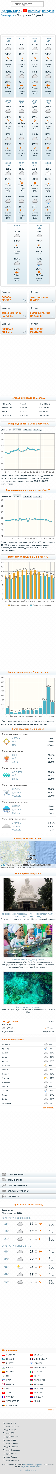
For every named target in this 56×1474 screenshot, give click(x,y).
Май (14, 745)
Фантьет (6, 1082)
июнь (24, 408)
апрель (7, 415)
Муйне (5, 1070)
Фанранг (6, 1078)
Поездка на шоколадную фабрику (28, 959)
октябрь (44, 408)
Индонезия (40, 1367)
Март (14, 741)
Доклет (5, 1061)
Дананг (5, 1057)
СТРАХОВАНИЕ (15, 1180)
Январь (16, 789)
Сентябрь (17, 772)
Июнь (15, 755)
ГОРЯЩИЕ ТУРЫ (16, 1174)
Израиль (38, 1363)
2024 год (37, 430)
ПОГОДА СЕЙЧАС (10, 1022)
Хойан (5, 1099)
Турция (38, 1393)
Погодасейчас (6, 298)
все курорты (49, 1108)
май (24, 404)
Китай (37, 1376)
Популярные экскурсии (28, 873)
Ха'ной (5, 1091)
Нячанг (5, 1074)
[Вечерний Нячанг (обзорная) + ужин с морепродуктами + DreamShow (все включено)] (28, 911)
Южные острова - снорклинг (28, 1007)
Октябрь (16, 806)
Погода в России (9, 1454)
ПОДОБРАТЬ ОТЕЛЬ (17, 1185)
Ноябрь (16, 813)
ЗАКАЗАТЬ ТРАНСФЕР (18, 1191)
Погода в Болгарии (10, 1437)
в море (39, 298)
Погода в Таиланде (10, 1426)
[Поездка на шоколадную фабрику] (28, 957)
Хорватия (39, 1397)
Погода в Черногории (11, 1450)
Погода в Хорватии (10, 1447)
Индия (9, 1367)
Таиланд (38, 1389)
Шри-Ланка (11, 1405)
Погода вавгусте (7, 330)
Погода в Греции (9, 1440)
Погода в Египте (9, 1423)
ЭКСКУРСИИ (13, 1196)
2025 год (27, 430)
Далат (5, 1053)
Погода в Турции (9, 1430)
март (5, 411)
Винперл (6, 1044)
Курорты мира (10, 11)
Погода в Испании (10, 1443)
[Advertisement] (28, 33)
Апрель (16, 738)
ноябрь (44, 411)
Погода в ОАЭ (8, 1433)
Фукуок (5, 1086)
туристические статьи (31, 1467)
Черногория (12, 1401)
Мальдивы (39, 1380)
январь (7, 404)
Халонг (5, 1095)
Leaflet (3, 865)
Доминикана (40, 1359)
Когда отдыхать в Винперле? (28, 729)
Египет (9, 1363)
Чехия (37, 1401)
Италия (38, 1372)
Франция (10, 1397)
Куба (8, 1380)
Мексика (38, 1384)
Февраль (16, 796)
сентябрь (45, 404)
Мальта (10, 1384)
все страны (50, 1410)
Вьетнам (34, 11)
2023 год (37, 496)
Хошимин (6, 1103)
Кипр (8, 1376)
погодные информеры (33, 1464)
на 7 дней (11, 314)
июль (24, 411)
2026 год (17, 430)
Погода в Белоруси (11, 1460)
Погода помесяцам (36, 330)
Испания (10, 1372)
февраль (7, 408)
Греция (10, 1359)
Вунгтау (5, 1048)
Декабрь (16, 792)
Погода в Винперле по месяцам (28, 398)
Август (16, 762)
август (25, 415)
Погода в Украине (10, 1457)
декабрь (44, 415)
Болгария (11, 1355)
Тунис (9, 1393)
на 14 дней (40, 314)
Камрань (6, 1065)
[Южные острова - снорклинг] (28, 1004)
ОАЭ (8, 1389)
